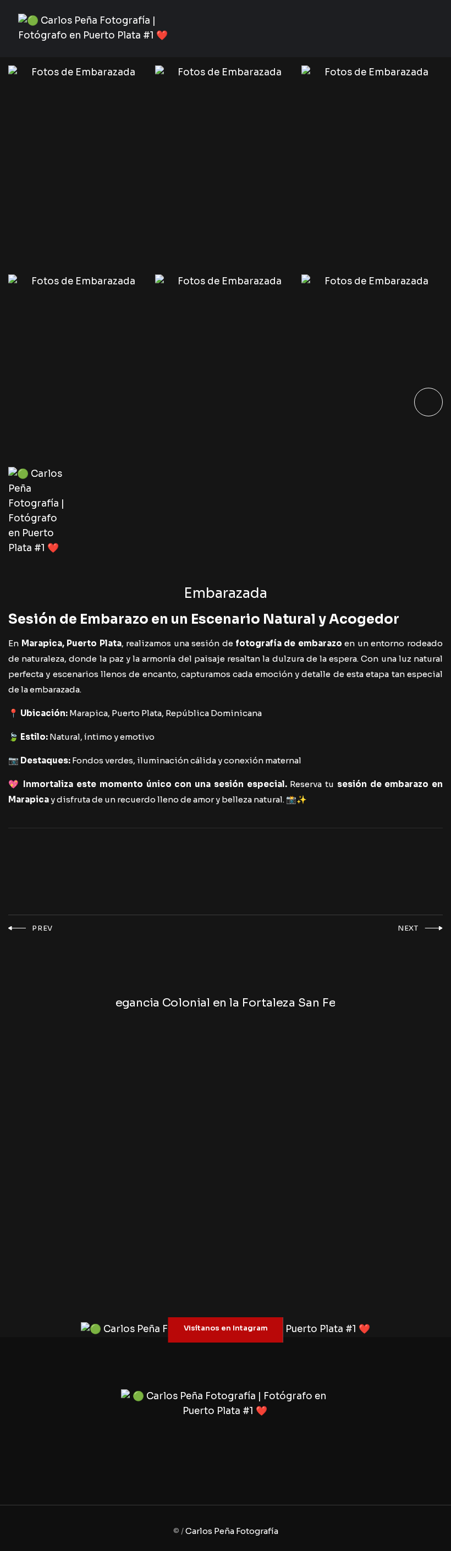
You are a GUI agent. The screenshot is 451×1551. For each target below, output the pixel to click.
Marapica (41, 643)
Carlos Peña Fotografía (231, 1531)
